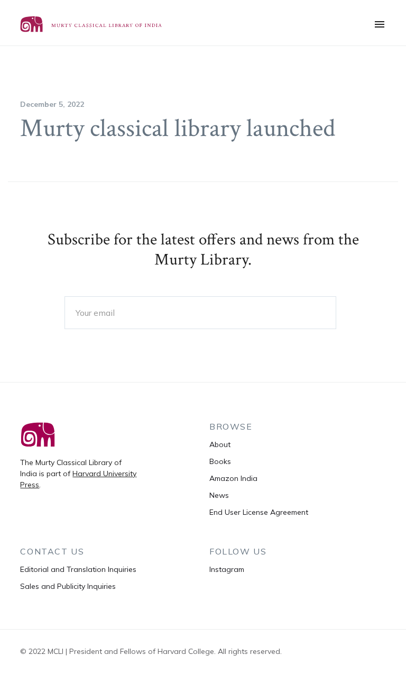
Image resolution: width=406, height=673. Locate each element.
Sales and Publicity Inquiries (68, 586)
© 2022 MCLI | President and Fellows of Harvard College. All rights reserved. (151, 651)
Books (220, 461)
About (219, 444)
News (219, 495)
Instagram (226, 569)
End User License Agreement (258, 512)
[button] (379, 24)
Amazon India (233, 478)
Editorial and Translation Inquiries (78, 569)
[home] (99, 24)
